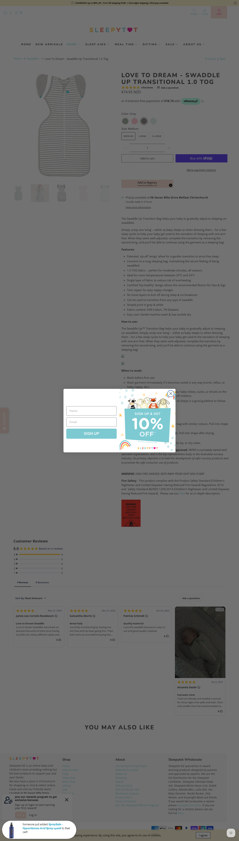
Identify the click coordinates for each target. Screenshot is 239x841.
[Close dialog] (170, 393)
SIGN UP (91, 433)
